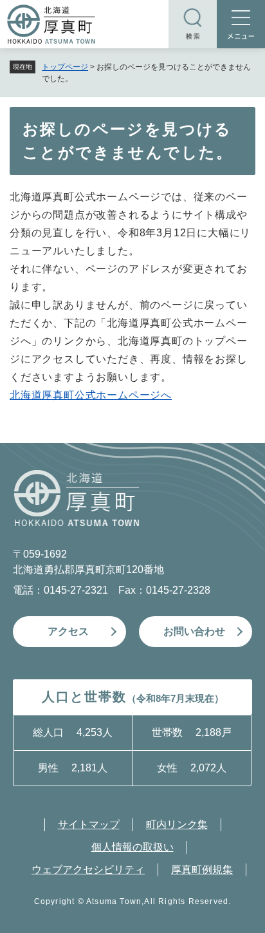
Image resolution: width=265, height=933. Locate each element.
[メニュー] (241, 24)
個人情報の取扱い (132, 847)
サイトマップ (89, 824)
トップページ (65, 66)
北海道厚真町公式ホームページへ (91, 395)
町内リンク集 (177, 824)
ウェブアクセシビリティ (88, 869)
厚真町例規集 (202, 869)
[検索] (193, 24)
